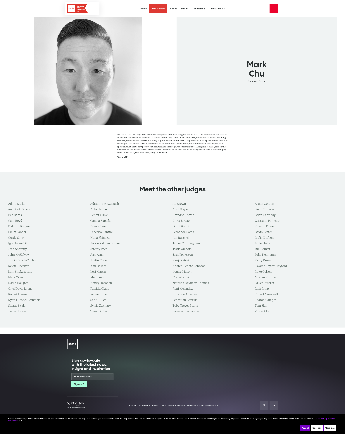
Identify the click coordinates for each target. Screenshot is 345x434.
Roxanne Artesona (185, 294)
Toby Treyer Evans (185, 305)
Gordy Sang (16, 237)
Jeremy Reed (99, 249)
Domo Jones (98, 226)
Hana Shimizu (100, 237)
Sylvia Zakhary (100, 305)
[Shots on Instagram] (264, 405)
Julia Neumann (265, 254)
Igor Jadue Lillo (18, 243)
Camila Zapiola (100, 220)
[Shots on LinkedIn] (274, 405)
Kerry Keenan (264, 260)
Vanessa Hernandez (185, 311)
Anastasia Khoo (19, 209)
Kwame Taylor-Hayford (271, 266)
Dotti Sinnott (181, 226)
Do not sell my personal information (202, 405)
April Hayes (180, 209)
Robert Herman (18, 294)
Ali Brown (179, 203)
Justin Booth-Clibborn (23, 260)
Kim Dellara (98, 266)
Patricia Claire (99, 288)
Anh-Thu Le (98, 209)
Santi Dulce (98, 300)
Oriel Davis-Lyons (20, 288)
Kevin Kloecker (18, 266)
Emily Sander (17, 232)
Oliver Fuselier (264, 283)
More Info (330, 428)
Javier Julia (262, 243)
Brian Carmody (265, 215)
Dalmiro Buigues (19, 226)
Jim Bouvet (262, 249)
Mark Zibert (16, 277)
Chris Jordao (181, 220)
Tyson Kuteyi (99, 311)
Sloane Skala (16, 305)
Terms (163, 405)
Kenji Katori (180, 260)
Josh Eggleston (182, 254)
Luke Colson (263, 271)
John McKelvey (18, 254)
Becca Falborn (264, 209)
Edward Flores (264, 226)
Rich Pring (262, 288)
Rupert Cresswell (266, 294)
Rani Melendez (182, 288)
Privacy (155, 405)
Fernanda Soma (183, 232)
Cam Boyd (15, 220)
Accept (305, 428)
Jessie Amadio (182, 249)
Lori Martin (98, 271)
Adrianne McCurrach (104, 203)
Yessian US (122, 157)
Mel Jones (97, 277)
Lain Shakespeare (20, 271)
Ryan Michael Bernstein (24, 300)
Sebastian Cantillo (184, 300)
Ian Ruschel (180, 237)
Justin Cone (98, 260)
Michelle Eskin (182, 277)
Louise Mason (182, 271)
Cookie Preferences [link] (176, 405)
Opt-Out (316, 428)
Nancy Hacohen (101, 283)
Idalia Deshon (264, 237)
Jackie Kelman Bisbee (105, 243)
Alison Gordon (264, 203)
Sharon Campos (265, 300)
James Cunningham (186, 243)
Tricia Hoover (17, 311)
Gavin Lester (263, 232)
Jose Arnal (97, 254)
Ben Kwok (15, 215)
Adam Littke (16, 203)
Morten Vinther (265, 277)
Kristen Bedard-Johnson (189, 266)
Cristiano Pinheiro (267, 220)
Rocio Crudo (98, 294)
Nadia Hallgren (18, 283)
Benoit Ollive (99, 215)
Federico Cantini (101, 232)
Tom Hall (261, 305)
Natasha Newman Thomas (190, 283)
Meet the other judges (172, 189)
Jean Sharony (17, 249)
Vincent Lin (263, 311)
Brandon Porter (183, 215)
